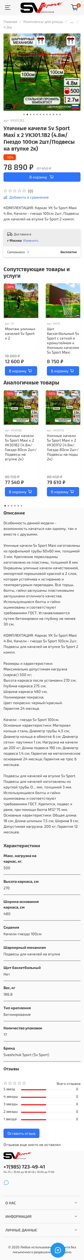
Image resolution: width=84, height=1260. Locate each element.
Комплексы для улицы (43, 21)
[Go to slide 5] (37, 114)
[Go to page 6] (21, 505)
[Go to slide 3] (30, 114)
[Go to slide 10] (53, 114)
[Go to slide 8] (47, 114)
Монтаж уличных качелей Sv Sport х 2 (20, 333)
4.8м (8, 27)
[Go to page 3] (11, 505)
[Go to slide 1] (24, 114)
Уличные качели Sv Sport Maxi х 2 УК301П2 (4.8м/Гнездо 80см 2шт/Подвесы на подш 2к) (63, 447)
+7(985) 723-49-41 (24, 1166)
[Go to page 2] (8, 505)
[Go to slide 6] (40, 114)
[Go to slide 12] (60, 114)
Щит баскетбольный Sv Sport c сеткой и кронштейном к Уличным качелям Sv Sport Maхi (63, 340)
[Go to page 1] (5, 505)
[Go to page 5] (18, 505)
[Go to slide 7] (43, 114)
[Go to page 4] (15, 505)
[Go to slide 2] (27, 114)
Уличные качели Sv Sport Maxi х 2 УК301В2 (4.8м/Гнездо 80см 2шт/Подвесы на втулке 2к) (21, 447)
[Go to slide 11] (56, 114)
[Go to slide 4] (34, 114)
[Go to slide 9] (50, 114)
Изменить (30, 240)
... (71, 21)
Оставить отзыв (21, 1133)
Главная (10, 21)
